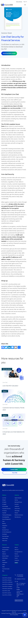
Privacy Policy (8, 613)
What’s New (4, 540)
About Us (16, 549)
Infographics (4, 562)
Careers (16, 558)
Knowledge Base (5, 517)
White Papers (5, 558)
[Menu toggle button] (25, 5)
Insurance (16, 504)
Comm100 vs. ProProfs (6, 594)
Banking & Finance (18, 502)
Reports (3, 551)
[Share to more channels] (17, 347)
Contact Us (17, 560)
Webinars (4, 553)
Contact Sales (14, 469)
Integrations (4, 525)
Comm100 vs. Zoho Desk (7, 588)
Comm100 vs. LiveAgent (7, 586)
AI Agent (4, 499)
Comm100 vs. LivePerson (7, 582)
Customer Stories (5, 547)
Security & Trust (5, 529)
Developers (4, 534)
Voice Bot (4, 512)
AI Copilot (4, 502)
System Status (5, 538)
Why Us (16, 547)
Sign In (25, 1)
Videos (3, 564)
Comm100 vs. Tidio (6, 590)
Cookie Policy (14, 613)
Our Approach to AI (18, 551)
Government (17, 508)
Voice (3, 521)
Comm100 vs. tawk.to (6, 592)
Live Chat (4, 497)
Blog (3, 570)
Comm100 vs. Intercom (7, 580)
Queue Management (6, 519)
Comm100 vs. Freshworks (7, 584)
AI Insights (4, 504)
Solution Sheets (5, 556)
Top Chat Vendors (5, 568)
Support (16, 562)
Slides (3, 566)
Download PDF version (9, 53)
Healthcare (17, 506)
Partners (16, 553)
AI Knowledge (5, 506)
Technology (17, 510)
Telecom (16, 512)
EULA (11, 614)
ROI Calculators (5, 549)
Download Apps (5, 536)
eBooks (3, 560)
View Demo (19, 1)
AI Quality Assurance (6, 508)
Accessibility (15, 614)
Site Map (3, 613)
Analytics (4, 527)
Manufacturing (18, 517)
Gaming (16, 499)
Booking (4, 523)
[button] (2, 347)
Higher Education (18, 497)
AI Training (4, 510)
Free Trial (14, 472)
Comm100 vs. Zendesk (6, 577)
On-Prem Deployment (6, 532)
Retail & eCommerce (19, 514)
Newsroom (17, 556)
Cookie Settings (21, 613)
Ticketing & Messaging (6, 514)
